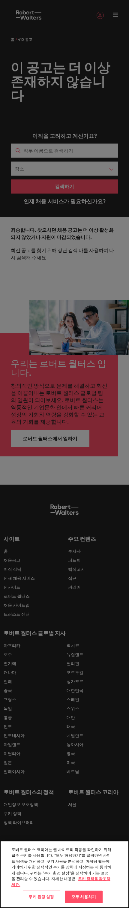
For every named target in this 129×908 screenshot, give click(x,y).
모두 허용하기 (83, 896)
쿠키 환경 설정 (41, 896)
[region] (64, 874)
